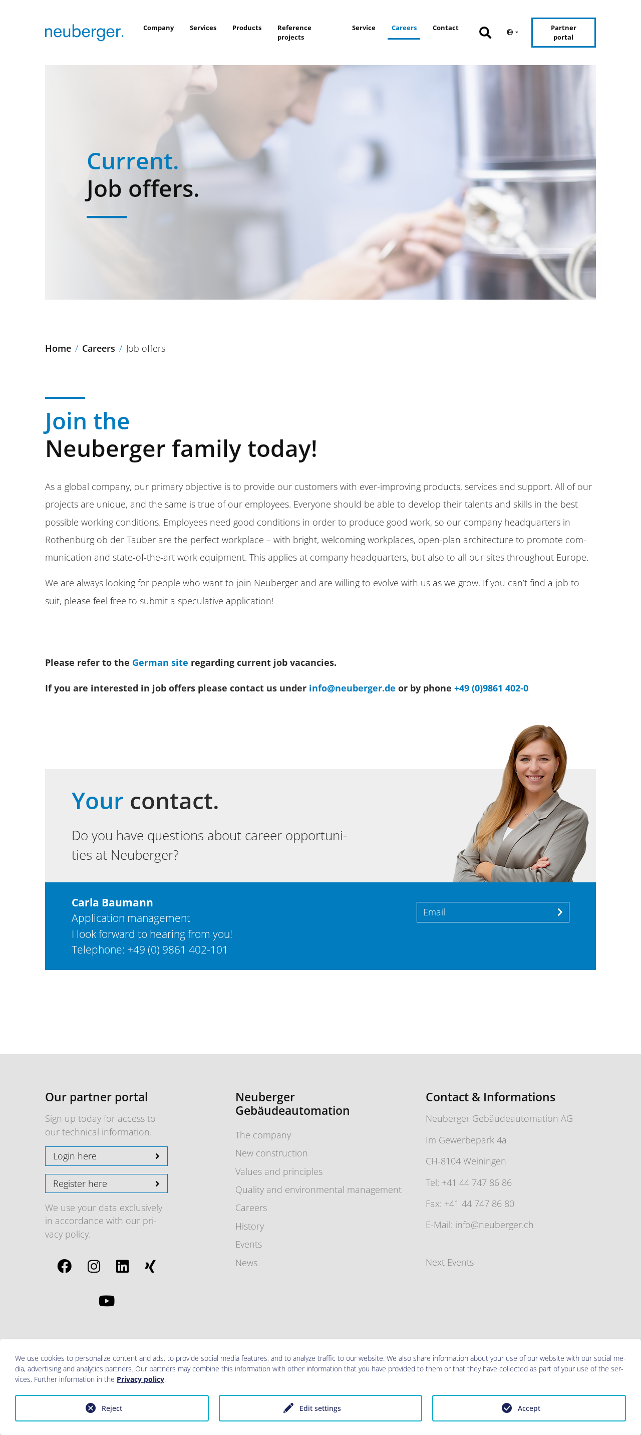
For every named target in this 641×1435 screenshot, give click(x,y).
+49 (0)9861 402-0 (491, 688)
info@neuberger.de (352, 688)
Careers (251, 1208)
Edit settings (320, 1408)
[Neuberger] (84, 32)
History (249, 1226)
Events (248, 1244)
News (246, 1263)
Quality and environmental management (318, 1189)
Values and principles (279, 1171)
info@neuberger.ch (494, 1225)
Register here (80, 1183)
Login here (75, 1156)
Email (434, 912)
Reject (112, 1408)
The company (263, 1135)
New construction (271, 1153)
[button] (490, 27)
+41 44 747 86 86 (477, 1182)
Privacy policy (140, 1379)
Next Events (450, 1262)
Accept (529, 1408)
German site (160, 662)
